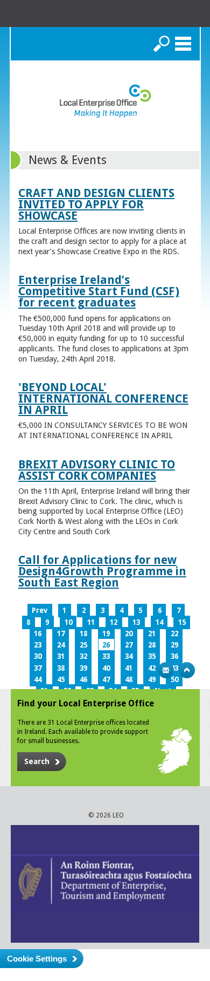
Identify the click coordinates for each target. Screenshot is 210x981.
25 (83, 645)
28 (152, 645)
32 (83, 656)
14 (159, 622)
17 (61, 634)
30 (37, 656)
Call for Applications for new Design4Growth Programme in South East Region (102, 571)
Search (161, 44)
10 (68, 622)
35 (152, 656)
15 (182, 622)
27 (128, 645)
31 (61, 656)
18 (83, 634)
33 (106, 656)
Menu (183, 44)
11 (91, 622)
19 (106, 634)
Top (187, 670)
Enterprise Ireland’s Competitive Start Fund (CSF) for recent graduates (98, 291)
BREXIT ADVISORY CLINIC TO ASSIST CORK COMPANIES (96, 470)
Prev (39, 611)
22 (174, 634)
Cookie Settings (37, 958)
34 (128, 656)
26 (106, 645)
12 (113, 622)
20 (128, 634)
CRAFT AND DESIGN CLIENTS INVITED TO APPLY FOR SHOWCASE (96, 204)
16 (37, 634)
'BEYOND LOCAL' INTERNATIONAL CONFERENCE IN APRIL (103, 398)
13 (136, 622)
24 (61, 645)
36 (174, 656)
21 (152, 634)
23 (37, 645)
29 (174, 645)
